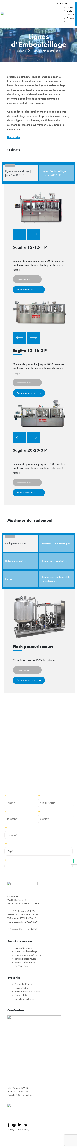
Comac (21, 51)
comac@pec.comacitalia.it (24, 929)
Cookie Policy (22, 1129)
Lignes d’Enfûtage (23, 947)
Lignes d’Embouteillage (26, 951)
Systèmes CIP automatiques (56, 543)
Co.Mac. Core (21, 966)
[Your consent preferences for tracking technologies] (73, 861)
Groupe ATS (21, 995)
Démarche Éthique (24, 984)
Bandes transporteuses (25, 958)
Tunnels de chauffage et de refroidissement (56, 579)
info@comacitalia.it (23, 1095)
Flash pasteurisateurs (15, 543)
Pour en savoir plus (25, 289)
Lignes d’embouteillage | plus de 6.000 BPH (55, 173)
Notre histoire (21, 987)
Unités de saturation (15, 561)
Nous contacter (23, 278)
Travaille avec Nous (24, 998)
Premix (8, 579)
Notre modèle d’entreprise (27, 991)
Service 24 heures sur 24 (27, 962)
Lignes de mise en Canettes (28, 955)
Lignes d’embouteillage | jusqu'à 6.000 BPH (18, 173)
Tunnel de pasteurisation (54, 561)
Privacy (10, 1129)
